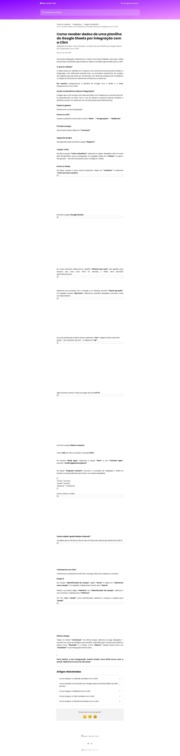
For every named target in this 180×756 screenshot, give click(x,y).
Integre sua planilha (91, 24)
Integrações (77, 24)
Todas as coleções (63, 24)
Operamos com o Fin (91, 750)
